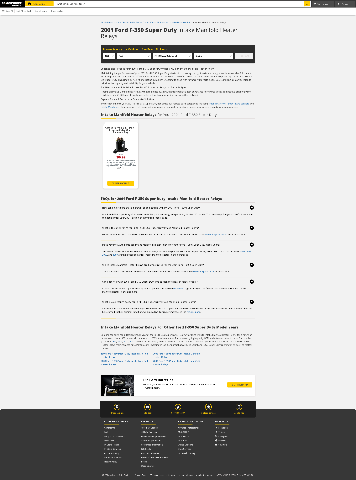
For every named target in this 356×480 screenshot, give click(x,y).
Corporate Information (152, 444)
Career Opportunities (151, 440)
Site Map (170, 475)
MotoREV (182, 440)
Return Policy (110, 461)
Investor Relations (150, 453)
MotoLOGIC (183, 436)
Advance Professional (188, 427)
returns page (193, 311)
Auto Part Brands (149, 427)
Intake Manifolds (109, 107)
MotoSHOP (183, 431)
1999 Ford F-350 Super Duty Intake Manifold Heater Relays (124, 355)
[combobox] (182, 4)
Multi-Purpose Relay (216, 234)
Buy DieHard (240, 385)
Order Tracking (111, 453)
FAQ (106, 431)
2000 (104, 254)
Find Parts (243, 56)
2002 (248, 251)
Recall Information (113, 457)
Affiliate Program (149, 431)
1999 (115, 254)
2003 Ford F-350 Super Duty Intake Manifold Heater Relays (176, 363)
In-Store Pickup (111, 444)
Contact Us (109, 427)
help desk (178, 288)
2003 (242, 251)
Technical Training (186, 453)
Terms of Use (157, 475)
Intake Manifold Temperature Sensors (229, 103)
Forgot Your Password (115, 436)
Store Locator (147, 465)
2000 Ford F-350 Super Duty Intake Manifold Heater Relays (124, 363)
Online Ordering (185, 444)
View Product (120, 183)
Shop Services (184, 448)
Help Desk (109, 440)
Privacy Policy (141, 475)
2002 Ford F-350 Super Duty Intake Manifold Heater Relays (176, 355)
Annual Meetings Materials (153, 436)
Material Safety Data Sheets (154, 457)
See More (120, 168)
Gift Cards (146, 448)
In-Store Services (112, 448)
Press (144, 461)
